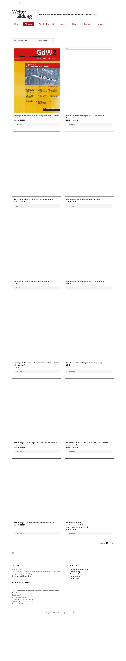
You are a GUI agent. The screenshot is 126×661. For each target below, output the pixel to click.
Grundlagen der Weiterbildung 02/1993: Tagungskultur (31, 427)
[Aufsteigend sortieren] (34, 40)
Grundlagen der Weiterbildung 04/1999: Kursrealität (83, 272)
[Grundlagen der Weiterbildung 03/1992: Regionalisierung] (89, 355)
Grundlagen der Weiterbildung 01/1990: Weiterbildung (84, 581)
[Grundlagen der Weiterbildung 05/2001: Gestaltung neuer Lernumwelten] (89, 80)
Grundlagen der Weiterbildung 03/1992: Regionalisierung (85, 427)
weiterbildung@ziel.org (18, 2)
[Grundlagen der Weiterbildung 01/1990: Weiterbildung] (89, 509)
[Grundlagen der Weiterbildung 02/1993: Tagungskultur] (36, 355)
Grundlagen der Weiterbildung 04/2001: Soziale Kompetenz (33, 199)
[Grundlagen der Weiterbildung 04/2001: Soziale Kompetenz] (36, 164)
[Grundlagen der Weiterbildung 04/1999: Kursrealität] (89, 200)
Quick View (19, 124)
